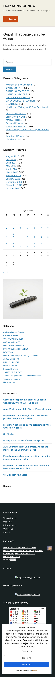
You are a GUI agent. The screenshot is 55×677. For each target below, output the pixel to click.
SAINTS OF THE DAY (16, 126)
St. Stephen (9, 434)
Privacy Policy (9, 525)
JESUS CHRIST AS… (16, 113)
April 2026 (11, 169)
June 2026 (11, 162)
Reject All (26, 658)
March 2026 (12, 172)
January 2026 (13, 178)
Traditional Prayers (15, 136)
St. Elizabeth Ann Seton (15, 474)
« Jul (5, 272)
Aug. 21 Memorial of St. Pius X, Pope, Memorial (27, 409)
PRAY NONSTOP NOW (19, 6)
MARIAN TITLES (14, 120)
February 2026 (13, 175)
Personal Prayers (14, 123)
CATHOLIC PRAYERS (16, 94)
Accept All (27, 664)
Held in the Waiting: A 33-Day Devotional (27, 107)
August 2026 (12, 156)
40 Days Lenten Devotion (19, 84)
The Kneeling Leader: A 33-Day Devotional (27, 129)
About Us (7, 532)
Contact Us (8, 529)
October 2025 (13, 188)
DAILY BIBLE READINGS (18, 97)
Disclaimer (7, 522)
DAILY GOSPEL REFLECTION (20, 100)
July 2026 (11, 159)
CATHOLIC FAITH (14, 88)
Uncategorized (13, 139)
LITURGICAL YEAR (15, 116)
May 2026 (11, 166)
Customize (27, 651)
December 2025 (14, 182)
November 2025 (14, 185)
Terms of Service (10, 518)
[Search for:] (27, 62)
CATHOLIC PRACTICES (17, 91)
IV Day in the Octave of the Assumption (23, 440)
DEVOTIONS (12, 104)
